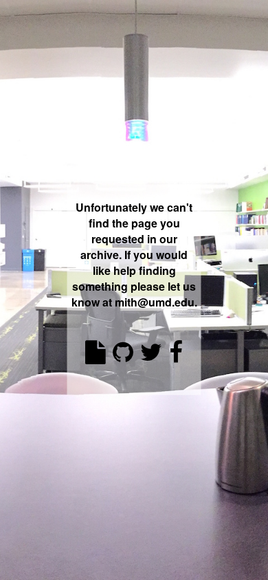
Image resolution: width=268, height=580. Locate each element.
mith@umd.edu (154, 302)
